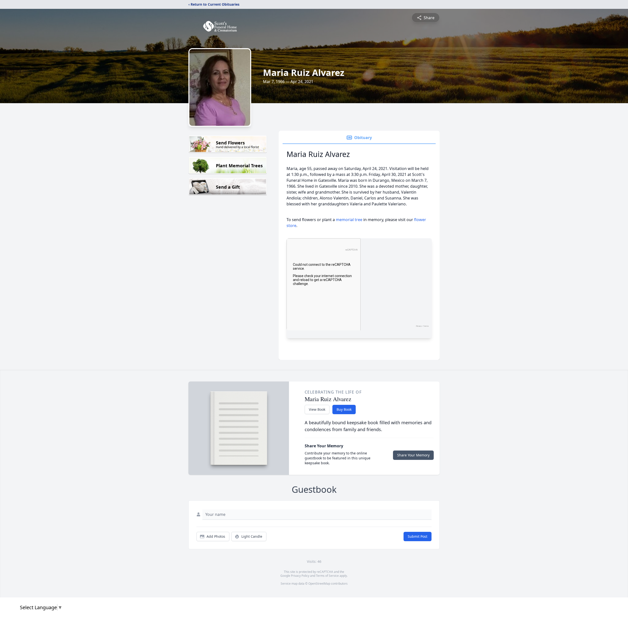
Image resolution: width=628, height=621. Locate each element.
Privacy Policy (300, 576)
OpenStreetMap (319, 583)
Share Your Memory (413, 455)
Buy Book (344, 409)
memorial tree (349, 219)
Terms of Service (327, 576)
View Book (317, 409)
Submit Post (417, 536)
